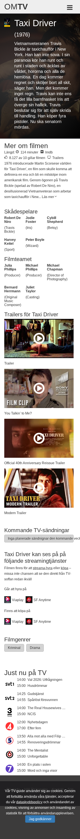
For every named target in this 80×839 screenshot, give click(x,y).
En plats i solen (39, 764)
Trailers (57, 158)
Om (16, 6)
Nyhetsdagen (38, 722)
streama (39, 568)
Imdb (48, 152)
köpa (64, 568)
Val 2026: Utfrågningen (45, 679)
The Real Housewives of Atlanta (52, 708)
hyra (49, 568)
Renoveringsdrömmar (44, 742)
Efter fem (34, 728)
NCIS (32, 714)
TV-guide (18, 791)
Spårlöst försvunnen (43, 700)
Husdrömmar (37, 685)
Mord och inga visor (42, 770)
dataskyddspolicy (29, 802)
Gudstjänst (36, 694)
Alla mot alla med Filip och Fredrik (53, 736)
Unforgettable (38, 756)
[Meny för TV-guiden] (70, 8)
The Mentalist (38, 750)
